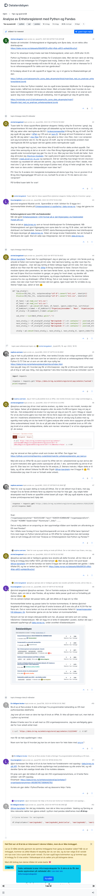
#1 (93, 39)
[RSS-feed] (83, 24)
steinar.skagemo (17, 39)
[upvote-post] (83, 108)
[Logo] (16, 5)
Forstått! (48, 878)
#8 (93, 554)
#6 (93, 403)
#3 (93, 200)
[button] (3, 892)
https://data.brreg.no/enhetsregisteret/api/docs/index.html (37, 364)
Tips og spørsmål (9, 24)
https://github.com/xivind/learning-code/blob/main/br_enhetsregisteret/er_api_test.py (48, 456)
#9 (93, 587)
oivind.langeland (17, 122)
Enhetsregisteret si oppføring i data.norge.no (55, 206)
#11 (93, 760)
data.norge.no (38, 622)
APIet (34, 134)
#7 (93, 485)
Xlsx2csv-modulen (35, 156)
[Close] (91, 844)
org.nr (80, 742)
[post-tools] (92, 108)
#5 (93, 352)
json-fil (55, 134)
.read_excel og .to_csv (29, 159)
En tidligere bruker (18, 703)
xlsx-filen (34, 137)
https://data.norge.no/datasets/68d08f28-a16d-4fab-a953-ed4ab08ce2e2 (44, 48)
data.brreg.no (30, 224)
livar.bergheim (16, 200)
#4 (93, 255)
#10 (93, 703)
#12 (93, 805)
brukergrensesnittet (56, 131)
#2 (93, 122)
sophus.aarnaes (17, 352)
